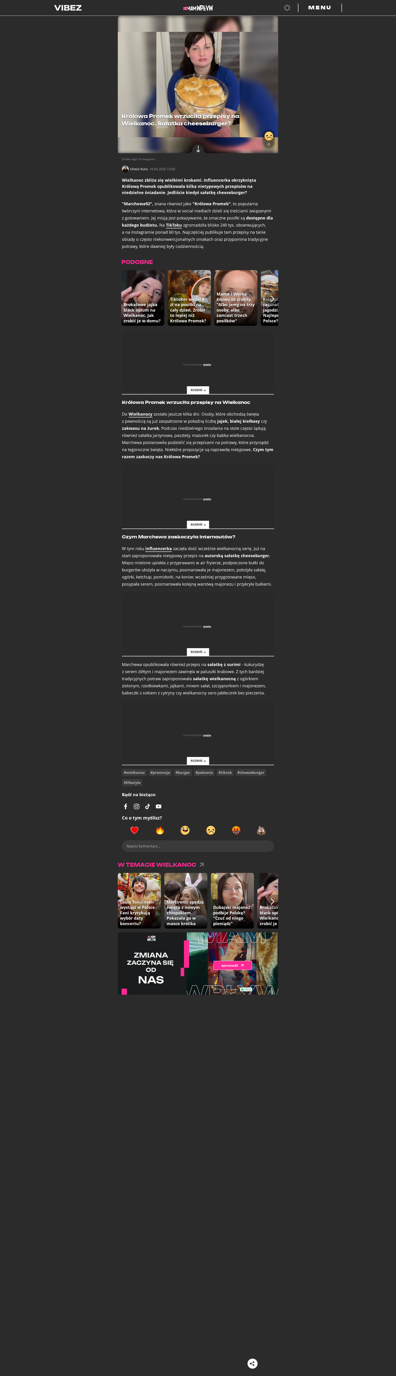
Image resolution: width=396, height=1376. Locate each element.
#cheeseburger (250, 772)
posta (207, 364)
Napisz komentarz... (143, 846)
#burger (183, 772)
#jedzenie (204, 772)
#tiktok (225, 772)
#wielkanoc (134, 772)
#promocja (160, 772)
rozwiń (196, 390)
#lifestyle (132, 782)
